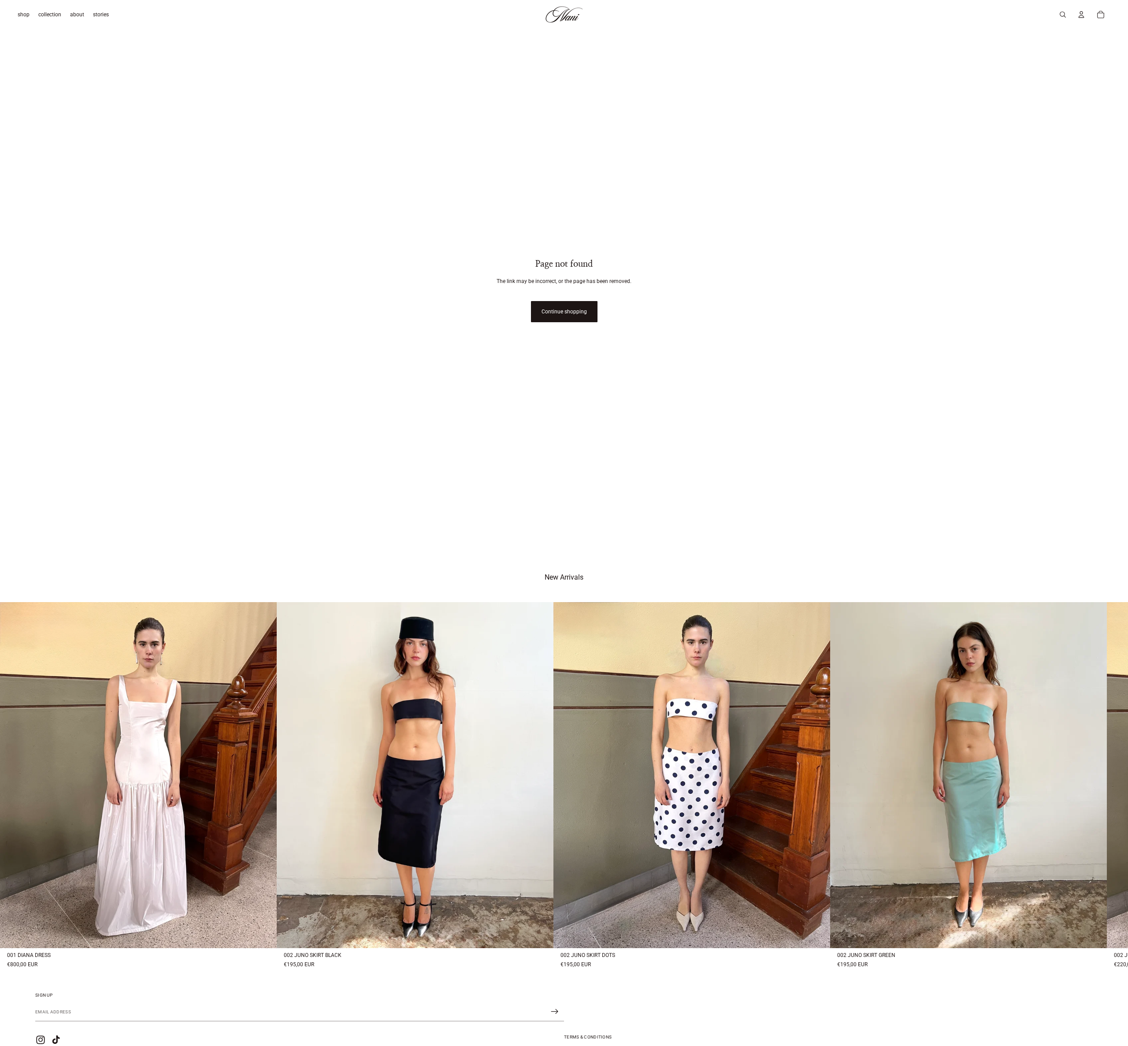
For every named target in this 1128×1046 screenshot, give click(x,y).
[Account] (1081, 14)
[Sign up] (554, 1011)
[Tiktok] (56, 1040)
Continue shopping (564, 312)
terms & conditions (588, 1037)
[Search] (1062, 14)
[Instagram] (40, 1040)
